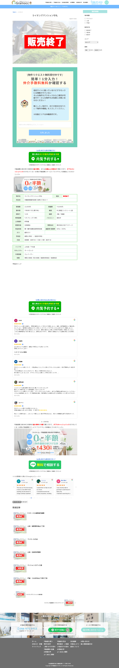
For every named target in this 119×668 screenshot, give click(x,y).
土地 (87, 21)
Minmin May (44, 480)
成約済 (88, 32)
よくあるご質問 (49, 655)
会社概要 (73, 641)
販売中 (88, 35)
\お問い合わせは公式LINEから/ (45, 300)
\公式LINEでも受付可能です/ (45, 150)
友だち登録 (59, 630)
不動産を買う (48, 641)
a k (62, 480)
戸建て (88, 23)
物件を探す (24, 502)
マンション (89, 18)
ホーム (34, 641)
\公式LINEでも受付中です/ (45, 459)
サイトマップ (36, 647)
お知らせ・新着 (37, 644)
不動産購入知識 (49, 649)
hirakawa (23, 480)
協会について (74, 647)
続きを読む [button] (17, 334)
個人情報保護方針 (86, 644)
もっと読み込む (45, 421)
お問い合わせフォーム (94, 630)
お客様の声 (47, 652)
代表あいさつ (74, 644)
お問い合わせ (85, 641)
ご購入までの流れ (49, 647)
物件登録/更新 (17, 502)
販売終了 (88, 30)
